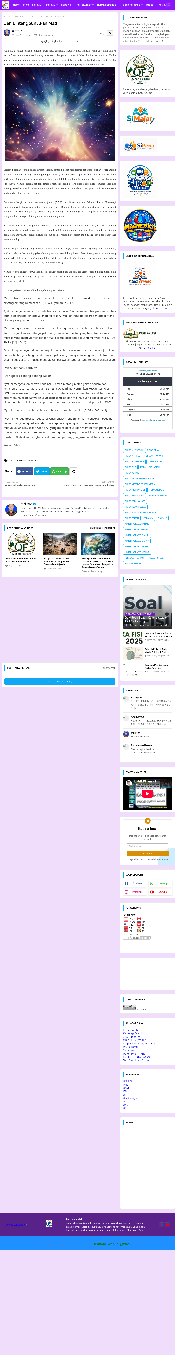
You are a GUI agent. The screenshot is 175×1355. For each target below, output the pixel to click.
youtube (163, 892)
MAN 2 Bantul (130, 1046)
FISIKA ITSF (130, 467)
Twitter (44, 471)
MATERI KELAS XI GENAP (137, 541)
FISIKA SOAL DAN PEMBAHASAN (140, 512)
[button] (169, 4)
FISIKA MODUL (156, 490)
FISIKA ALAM (153, 450)
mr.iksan (27, 504)
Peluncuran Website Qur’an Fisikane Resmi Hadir (20, 560)
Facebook (26, 471)
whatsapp (163, 883)
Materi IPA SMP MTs (134, 1053)
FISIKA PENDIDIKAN (134, 495)
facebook (137, 883)
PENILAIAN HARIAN (134, 558)
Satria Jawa (129, 1050)
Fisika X (36, 4)
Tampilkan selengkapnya (102, 528)
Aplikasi (163, 4)
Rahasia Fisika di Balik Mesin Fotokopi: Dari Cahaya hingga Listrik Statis (156, 654)
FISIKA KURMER (132, 473)
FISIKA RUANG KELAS (135, 507)
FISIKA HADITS (155, 461)
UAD (125, 1105)
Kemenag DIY (130, 1030)
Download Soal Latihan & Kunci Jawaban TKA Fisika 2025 (158, 636)
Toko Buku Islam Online (136, 1060)
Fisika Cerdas (160, 308)
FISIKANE (162, 518)
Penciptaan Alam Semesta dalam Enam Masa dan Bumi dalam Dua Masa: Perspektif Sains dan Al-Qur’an (98, 563)
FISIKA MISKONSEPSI (135, 490)
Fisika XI (50, 4)
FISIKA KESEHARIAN (150, 467)
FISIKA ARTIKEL (132, 456)
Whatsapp (61, 471)
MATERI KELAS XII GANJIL (137, 546)
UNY (125, 1084)
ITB (125, 1091)
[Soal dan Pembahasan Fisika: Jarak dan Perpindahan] (133, 669)
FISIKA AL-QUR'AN (24, 16)
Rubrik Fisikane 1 (106, 4)
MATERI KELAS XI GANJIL (137, 535)
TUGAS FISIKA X (156, 558)
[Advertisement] (61, 621)
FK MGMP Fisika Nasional (137, 1057)
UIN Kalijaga (130, 1098)
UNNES (127, 1081)
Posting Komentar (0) (59, 681)
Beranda (8, 16)
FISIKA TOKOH (132, 518)
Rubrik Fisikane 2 (131, 4)
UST (125, 1108)
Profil (26, 4)
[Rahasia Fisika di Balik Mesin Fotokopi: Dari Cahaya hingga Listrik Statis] (133, 653)
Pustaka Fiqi (149, 347)
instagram (137, 892)
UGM (126, 1088)
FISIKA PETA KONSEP (135, 501)
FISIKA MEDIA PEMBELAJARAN (139, 478)
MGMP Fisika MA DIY (134, 1040)
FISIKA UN (148, 518)
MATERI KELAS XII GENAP (137, 552)
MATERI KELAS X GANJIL (137, 524)
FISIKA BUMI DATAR (134, 461)
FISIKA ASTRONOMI (153, 456)
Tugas (149, 4)
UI (124, 1101)
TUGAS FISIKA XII (133, 563)
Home (16, 4)
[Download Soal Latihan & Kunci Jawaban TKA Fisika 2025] (133, 637)
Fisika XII (66, 4)
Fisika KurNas (84, 4)
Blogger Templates (82, 1244)
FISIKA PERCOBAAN (158, 495)
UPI (125, 1095)
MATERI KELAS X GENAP (136, 529)
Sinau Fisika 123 (131, 1037)
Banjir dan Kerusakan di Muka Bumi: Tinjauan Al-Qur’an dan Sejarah (57, 561)
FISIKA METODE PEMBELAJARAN (140, 484)
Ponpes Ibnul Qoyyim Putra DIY (140, 1043)
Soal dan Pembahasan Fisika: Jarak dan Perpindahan (156, 668)
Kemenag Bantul (132, 1033)
